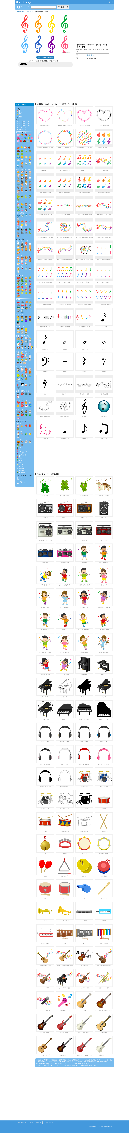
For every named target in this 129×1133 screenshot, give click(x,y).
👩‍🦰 (30, 317)
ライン (21, 477)
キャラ (21, 169)
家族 (17, 314)
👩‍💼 (22, 329)
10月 (24, 125)
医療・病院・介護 (21, 351)
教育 (17, 336)
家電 (17, 391)
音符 (31, 11)
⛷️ (18, 378)
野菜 (17, 275)
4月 (24, 122)
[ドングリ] (29, 148)
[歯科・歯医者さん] (21, 363)
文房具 (23, 336)
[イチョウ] (22, 148)
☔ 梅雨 (19, 117)
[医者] (29, 360)
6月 (20, 123)
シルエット (20, 481)
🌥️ (18, 160)
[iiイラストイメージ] (23, 2)
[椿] (24, 141)
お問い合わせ (49, 1122)
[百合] (28, 141)
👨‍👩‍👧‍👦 (18, 323)
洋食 (22, 241)
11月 (29, 125)
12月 (20, 127)
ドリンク (19, 266)
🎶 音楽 (18, 382)
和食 (18, 241)
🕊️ (30, 204)
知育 (28, 336)
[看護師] (18, 363)
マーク (25, 400)
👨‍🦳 (22, 320)
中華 (26, 241)
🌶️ (30, 283)
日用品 (22, 391)
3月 (20, 122)
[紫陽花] (22, 138)
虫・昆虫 (19, 227)
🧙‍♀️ (30, 441)
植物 (20, 132)
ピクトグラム (21, 483)
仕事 (24, 327)
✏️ (30, 338)
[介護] (24, 363)
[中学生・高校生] (28, 347)
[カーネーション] (18, 141)
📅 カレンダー (21, 129)
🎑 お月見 (20, 464)
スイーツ (19, 255)
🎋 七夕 (19, 113)
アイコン (19, 400)
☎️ (22, 393)
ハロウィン (20, 439)
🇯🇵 (26, 405)
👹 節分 (19, 449)
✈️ (30, 308)
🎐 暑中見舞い (21, 470)
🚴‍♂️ (30, 305)
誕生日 (19, 423)
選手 (24, 367)
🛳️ (22, 311)
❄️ (26, 160)
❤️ (22, 356)
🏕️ (26, 378)
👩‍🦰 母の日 (20, 457)
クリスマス (20, 431)
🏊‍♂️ (30, 375)
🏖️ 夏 (18, 111)
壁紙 (18, 479)
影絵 (29, 169)
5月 (28, 122)
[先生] (22, 347)
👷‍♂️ (26, 329)
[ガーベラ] (31, 141)
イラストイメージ (20, 11)
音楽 (28, 11)
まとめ (111, 2)
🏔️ (26, 163)
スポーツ (19, 367)
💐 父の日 (20, 115)
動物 (17, 169)
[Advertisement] (92, 27)
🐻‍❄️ (30, 178)
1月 (25, 127)
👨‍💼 (18, 329)
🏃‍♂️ (26, 344)
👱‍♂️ (18, 320)
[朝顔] (25, 138)
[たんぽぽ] (28, 138)
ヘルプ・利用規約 (35, 1122)
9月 (20, 125)
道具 (27, 391)
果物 (21, 275)
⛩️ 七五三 (20, 466)
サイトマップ (22, 1122)
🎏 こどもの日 (21, 455)
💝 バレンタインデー (23, 451)
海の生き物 (20, 213)
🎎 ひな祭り (20, 453)
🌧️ (22, 160)
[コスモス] (32, 138)
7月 (24, 123)
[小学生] (25, 347)
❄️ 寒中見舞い (21, 468)
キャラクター (20, 409)
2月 (29, 127)
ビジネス (19, 327)
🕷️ (22, 444)
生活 (21, 314)
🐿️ (22, 187)
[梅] (21, 141)
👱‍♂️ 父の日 (20, 459)
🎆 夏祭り (20, 462)
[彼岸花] (18, 144)
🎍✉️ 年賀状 (21, 472)
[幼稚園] (32, 347)
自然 (24, 132)
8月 (28, 123)
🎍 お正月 (20, 447)
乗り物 (18, 299)
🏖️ (30, 163)
